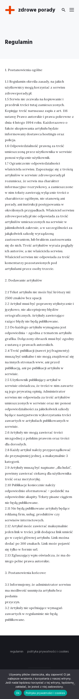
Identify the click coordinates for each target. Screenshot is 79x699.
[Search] (63, 10)
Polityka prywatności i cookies (45, 693)
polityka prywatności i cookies (48, 651)
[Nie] (74, 684)
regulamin (16, 651)
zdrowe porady (36, 10)
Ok (18, 693)
